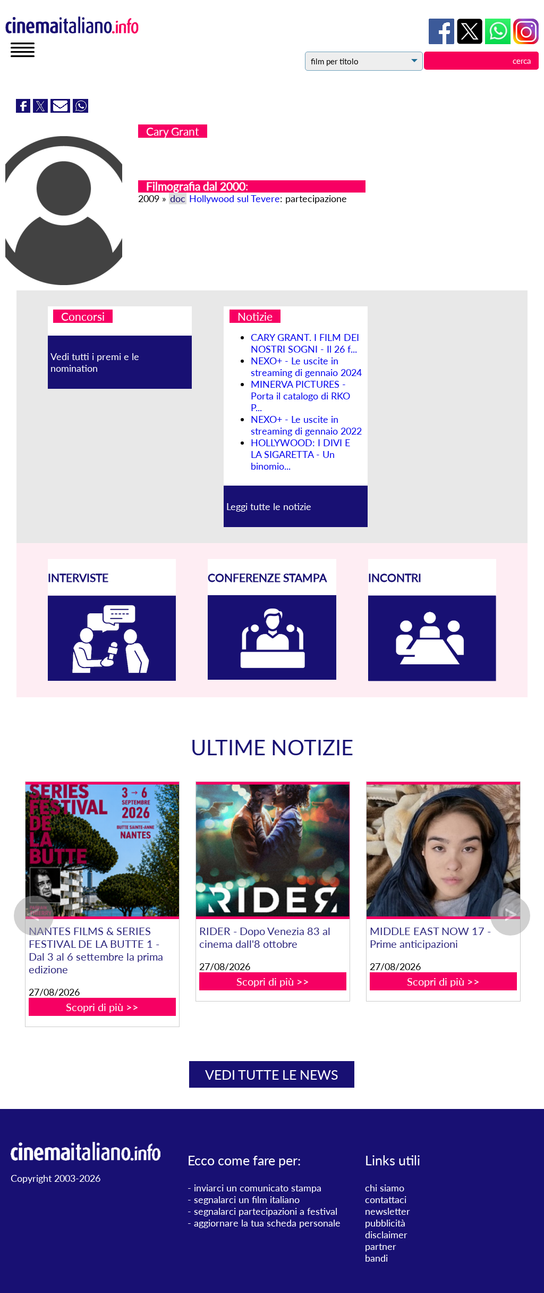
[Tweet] (41, 109)
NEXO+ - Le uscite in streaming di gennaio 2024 (306, 366)
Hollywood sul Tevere (234, 198)
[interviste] (112, 677)
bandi (376, 1258)
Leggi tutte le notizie (268, 506)
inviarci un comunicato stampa (257, 1188)
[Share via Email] (61, 109)
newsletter (387, 1211)
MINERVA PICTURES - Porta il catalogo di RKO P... (300, 395)
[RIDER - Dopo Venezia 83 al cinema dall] (385, 851)
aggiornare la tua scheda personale (267, 1223)
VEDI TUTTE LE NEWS (271, 1074)
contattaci (385, 1199)
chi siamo (384, 1188)
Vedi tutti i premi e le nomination (94, 362)
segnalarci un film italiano (247, 1199)
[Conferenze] (272, 676)
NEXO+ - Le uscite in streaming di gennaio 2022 (306, 425)
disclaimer (386, 1234)
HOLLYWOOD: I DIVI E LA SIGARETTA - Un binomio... (300, 454)
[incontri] (432, 677)
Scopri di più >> (214, 1006)
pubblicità (385, 1223)
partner (380, 1246)
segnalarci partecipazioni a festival (265, 1211)
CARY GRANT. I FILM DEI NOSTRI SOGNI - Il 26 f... (305, 343)
